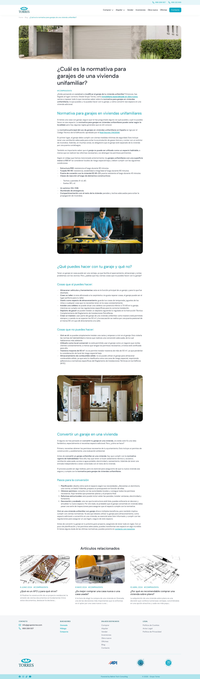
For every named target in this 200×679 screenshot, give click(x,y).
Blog (26, 17)
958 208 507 (160, 2)
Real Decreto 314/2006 (110, 132)
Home (21, 17)
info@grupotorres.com (32, 625)
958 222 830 (176, 2)
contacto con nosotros (125, 529)
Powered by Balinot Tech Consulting (114, 677)
